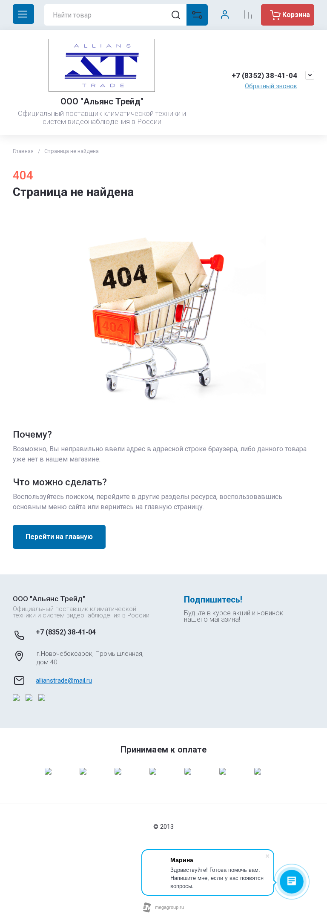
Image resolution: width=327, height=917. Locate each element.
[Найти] (175, 15)
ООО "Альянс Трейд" (101, 101)
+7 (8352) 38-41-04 (264, 75)
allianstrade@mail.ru (64, 680)
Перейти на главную (59, 537)
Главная (23, 151)
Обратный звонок (271, 86)
